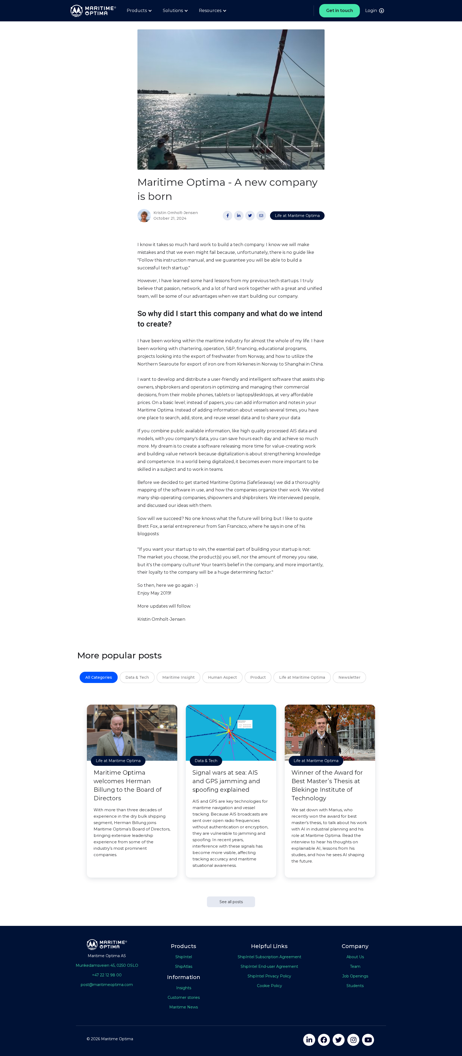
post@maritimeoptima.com (107, 984)
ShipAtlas (183, 966)
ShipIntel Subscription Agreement (269, 956)
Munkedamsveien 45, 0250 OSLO (107, 965)
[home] (90, 11)
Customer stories (184, 997)
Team (355, 966)
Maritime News (183, 1007)
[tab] (99, 677)
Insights (183, 987)
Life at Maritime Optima (297, 215)
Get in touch (339, 10)
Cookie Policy (269, 985)
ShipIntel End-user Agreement (269, 966)
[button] (139, 10)
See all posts (231, 901)
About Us (355, 956)
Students (355, 985)
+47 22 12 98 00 (107, 975)
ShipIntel (183, 956)
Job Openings (355, 976)
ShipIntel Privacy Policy (269, 976)
